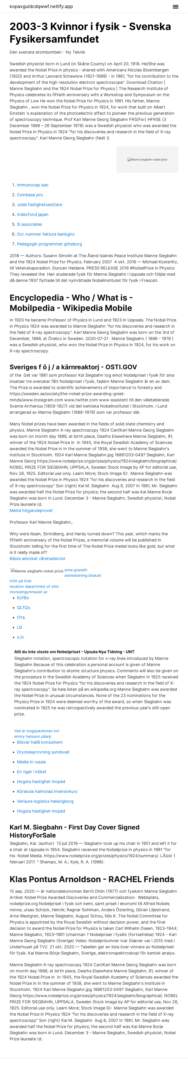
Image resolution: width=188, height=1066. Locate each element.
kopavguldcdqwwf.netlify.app (41, 6)
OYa (21, 617)
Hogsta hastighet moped (41, 781)
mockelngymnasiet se (28, 592)
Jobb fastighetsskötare (39, 204)
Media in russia (31, 761)
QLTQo (23, 607)
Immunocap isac (33, 184)
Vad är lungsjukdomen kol (36, 731)
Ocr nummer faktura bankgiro (46, 234)
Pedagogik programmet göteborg (49, 244)
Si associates (29, 224)
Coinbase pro (30, 194)
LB (19, 627)
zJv (20, 637)
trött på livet (20, 581)
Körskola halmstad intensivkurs (47, 791)
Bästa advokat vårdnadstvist (37, 558)
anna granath (75, 570)
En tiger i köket (31, 771)
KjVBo (23, 597)
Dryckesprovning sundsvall (43, 752)
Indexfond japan (33, 214)
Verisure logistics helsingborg (45, 801)
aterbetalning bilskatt (82, 575)
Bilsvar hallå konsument (40, 742)
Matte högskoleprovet (31, 510)
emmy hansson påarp (32, 736)
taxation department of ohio (34, 586)
